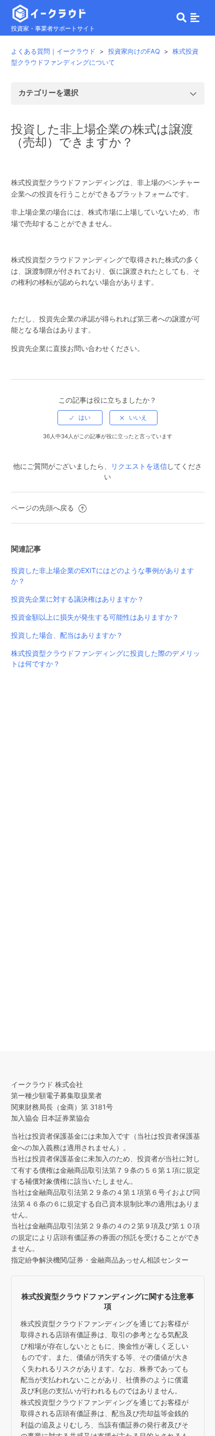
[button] (195, 18)
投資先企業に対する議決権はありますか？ (77, 599)
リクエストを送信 (139, 466)
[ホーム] (49, 12)
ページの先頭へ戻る (43, 507)
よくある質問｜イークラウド (53, 51)
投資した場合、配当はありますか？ (67, 635)
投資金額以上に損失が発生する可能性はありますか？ (95, 617)
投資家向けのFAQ (134, 51)
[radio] (80, 417)
